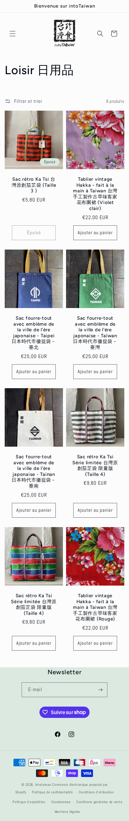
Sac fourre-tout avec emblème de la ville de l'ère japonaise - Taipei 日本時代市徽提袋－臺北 (34, 332)
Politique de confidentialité (52, 792)
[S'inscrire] (100, 689)
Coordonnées (61, 802)
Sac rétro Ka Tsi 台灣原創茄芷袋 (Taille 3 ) (34, 185)
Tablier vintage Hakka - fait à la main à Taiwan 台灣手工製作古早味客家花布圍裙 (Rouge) (95, 607)
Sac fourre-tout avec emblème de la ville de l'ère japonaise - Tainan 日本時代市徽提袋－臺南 (34, 471)
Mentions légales (67, 811)
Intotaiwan (44, 784)
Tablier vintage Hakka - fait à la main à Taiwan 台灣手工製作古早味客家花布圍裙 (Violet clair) (95, 193)
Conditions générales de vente (99, 802)
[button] (12, 34)
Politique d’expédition (29, 802)
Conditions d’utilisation (96, 792)
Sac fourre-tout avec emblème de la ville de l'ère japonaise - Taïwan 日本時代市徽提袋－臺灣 (95, 332)
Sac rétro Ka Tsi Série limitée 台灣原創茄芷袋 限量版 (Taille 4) (95, 465)
